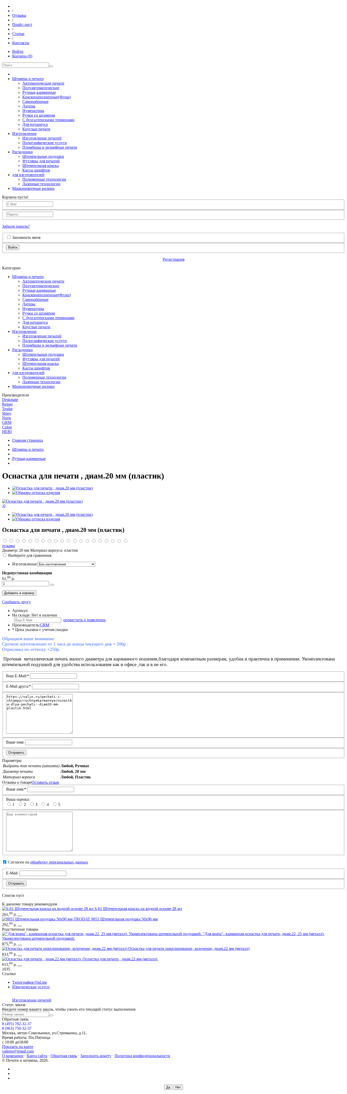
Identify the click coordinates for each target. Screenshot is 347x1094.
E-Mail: (12, 873)
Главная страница (27, 440)
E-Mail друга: (18, 686)
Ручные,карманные (39, 92)
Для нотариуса (35, 124)
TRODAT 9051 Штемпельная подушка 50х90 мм (116, 919)
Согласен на (48, 862)
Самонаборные (35, 101)
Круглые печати (36, 129)
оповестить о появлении (84, 620)
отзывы (8, 546)
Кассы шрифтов (36, 170)
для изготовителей (28, 175)
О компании (12, 1056)
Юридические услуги (31, 987)
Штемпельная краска (40, 165)
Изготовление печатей (41, 138)
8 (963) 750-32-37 (16, 1028)
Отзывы (19, 15)
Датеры (28, 106)
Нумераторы (33, 111)
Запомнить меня (26, 237)
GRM (6, 422)
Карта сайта (37, 1056)
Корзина (22, 56)
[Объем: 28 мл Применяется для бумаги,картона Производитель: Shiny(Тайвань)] (48, 908)
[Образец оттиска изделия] (36, 492)
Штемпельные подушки (43, 156)
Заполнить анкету (95, 1056)
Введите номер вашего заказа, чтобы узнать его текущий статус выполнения (68, 1009)
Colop (7, 427)
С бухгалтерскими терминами (48, 120)
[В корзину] (20, 916)
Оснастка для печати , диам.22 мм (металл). (120, 959)
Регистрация (173, 259)
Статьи (18, 34)
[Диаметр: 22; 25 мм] (102, 934)
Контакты (20, 43)
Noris (6, 418)
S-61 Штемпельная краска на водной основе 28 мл (138, 908)
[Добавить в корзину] (52, 584)
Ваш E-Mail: (17, 676)
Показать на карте (17, 1046)
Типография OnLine (29, 982)
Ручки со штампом (38, 115)
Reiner (7, 404)
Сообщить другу (16, 602)
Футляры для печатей (41, 161)
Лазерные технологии (41, 184)
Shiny (6, 413)
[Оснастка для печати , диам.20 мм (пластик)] (52, 488)
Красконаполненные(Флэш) (46, 97)
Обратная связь (64, 1056)
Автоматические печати (43, 83)
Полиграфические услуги (44, 143)
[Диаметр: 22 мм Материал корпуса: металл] (42, 959)
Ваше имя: (15, 742)
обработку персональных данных (59, 862)
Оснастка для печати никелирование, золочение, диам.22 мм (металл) (188, 948)
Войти (17, 51)
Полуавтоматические (40, 88)
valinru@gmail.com (18, 1051)
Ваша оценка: (18, 799)
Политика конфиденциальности (142, 1056)
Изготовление (24, 133)
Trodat (7, 409)
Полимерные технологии (44, 179)
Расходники (22, 152)
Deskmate (10, 399)
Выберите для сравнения (29, 555)
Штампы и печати (28, 78)
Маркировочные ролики (33, 188)
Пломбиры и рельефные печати (49, 147)
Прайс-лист (22, 24)
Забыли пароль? (16, 226)
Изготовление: (25, 564)
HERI (7, 431)
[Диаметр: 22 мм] (65, 948)
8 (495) (16, 1024)
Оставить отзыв (45, 782)
